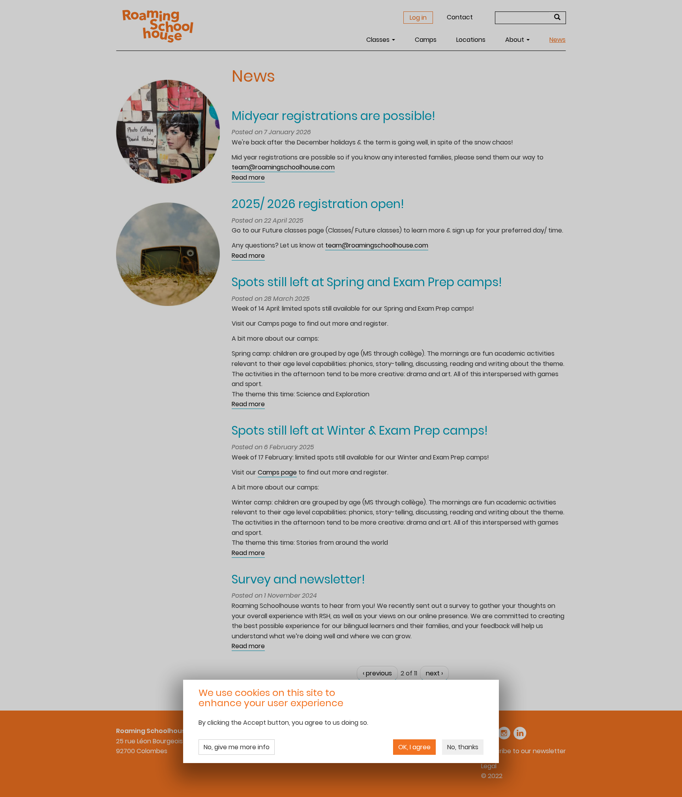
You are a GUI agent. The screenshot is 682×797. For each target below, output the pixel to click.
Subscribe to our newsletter (523, 751)
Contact (460, 17)
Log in (418, 17)
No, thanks (462, 747)
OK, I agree (414, 747)
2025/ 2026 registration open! (318, 203)
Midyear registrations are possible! (333, 115)
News (557, 39)
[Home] (160, 26)
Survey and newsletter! (298, 579)
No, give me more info (237, 747)
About (515, 39)
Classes (378, 39)
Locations (470, 39)
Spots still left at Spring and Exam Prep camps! (367, 282)
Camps (426, 39)
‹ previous (377, 673)
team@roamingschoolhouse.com (283, 167)
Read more (248, 177)
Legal (489, 766)
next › (434, 673)
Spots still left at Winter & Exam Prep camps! (360, 430)
